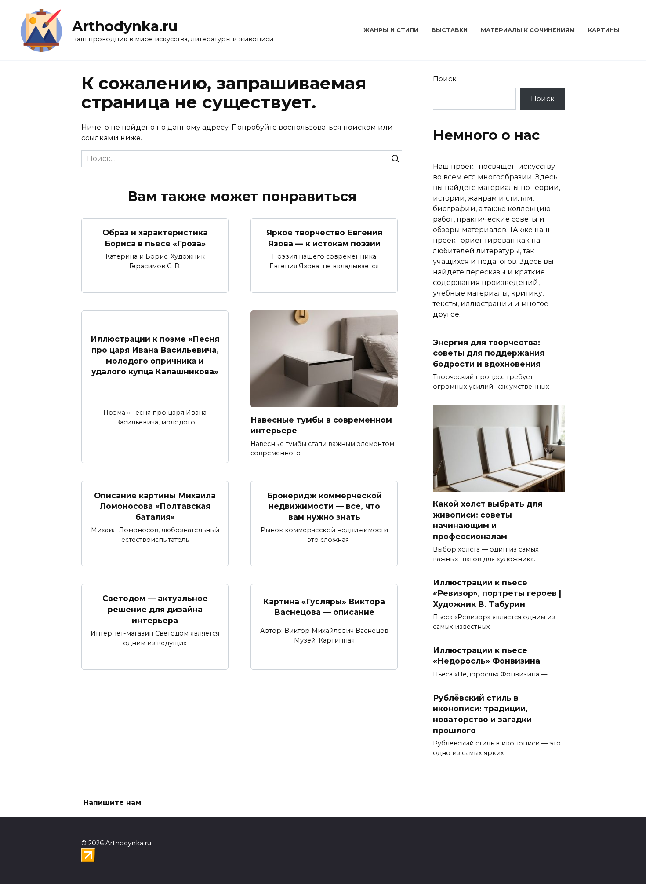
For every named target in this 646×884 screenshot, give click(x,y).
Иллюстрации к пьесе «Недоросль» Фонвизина (486, 656)
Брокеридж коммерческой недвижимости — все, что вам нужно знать (324, 505)
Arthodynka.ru (125, 26)
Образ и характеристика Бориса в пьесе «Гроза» (155, 238)
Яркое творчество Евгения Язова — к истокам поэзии (324, 238)
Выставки (450, 30)
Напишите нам (112, 802)
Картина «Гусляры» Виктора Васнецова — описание (324, 606)
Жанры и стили (390, 30)
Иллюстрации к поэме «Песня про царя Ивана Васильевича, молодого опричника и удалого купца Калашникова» (155, 355)
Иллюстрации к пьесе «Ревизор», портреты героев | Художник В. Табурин (497, 592)
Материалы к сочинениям (528, 30)
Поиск (445, 79)
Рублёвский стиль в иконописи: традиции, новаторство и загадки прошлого (482, 713)
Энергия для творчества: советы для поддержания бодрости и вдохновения (488, 353)
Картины (604, 30)
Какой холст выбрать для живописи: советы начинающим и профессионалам (487, 520)
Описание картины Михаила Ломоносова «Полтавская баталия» (155, 505)
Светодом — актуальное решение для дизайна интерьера (155, 609)
